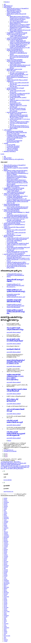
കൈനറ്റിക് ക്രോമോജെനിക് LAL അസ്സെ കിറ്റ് (13, 463)
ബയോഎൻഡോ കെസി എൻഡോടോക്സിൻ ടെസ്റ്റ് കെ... (15, 311)
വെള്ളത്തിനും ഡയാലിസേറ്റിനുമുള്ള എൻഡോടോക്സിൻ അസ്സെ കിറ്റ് (17, 33)
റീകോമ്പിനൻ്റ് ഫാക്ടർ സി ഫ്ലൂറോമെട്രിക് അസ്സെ (14, 11)
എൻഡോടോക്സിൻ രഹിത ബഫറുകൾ (18, 238)
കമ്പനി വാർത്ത (11, 144)
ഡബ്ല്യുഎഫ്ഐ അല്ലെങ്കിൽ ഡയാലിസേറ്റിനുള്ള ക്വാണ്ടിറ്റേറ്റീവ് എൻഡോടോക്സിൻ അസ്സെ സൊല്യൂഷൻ (16, 137)
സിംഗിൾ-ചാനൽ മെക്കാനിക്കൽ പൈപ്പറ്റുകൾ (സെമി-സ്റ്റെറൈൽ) (16, 433)
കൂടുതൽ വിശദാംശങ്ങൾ (14, 332)
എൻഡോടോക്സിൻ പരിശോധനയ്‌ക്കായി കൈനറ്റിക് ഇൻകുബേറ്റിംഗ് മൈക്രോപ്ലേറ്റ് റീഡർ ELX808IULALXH (19, 115)
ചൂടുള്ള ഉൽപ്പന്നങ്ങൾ (7, 461)
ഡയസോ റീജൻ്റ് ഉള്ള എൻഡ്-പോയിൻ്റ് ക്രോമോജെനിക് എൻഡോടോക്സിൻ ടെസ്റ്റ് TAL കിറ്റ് (20, 46)
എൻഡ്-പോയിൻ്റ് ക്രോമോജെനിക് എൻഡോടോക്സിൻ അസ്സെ (17, 38)
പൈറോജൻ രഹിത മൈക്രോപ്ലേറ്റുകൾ (16, 103)
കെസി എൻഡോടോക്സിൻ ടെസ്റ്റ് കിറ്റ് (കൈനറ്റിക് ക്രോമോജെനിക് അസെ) (19, 57)
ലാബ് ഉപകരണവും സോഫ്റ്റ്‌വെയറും (17, 112)
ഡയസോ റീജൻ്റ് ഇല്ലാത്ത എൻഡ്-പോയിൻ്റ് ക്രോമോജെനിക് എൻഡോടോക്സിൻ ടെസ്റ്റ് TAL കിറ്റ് (20, 42)
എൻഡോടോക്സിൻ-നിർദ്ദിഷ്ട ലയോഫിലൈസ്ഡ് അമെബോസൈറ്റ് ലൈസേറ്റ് (17, 77)
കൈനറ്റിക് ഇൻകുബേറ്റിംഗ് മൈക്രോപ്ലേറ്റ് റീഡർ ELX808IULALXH (16, 361)
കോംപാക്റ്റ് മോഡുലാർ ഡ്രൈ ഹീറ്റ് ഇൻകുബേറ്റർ (17, 390)
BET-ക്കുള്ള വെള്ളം (15, 96)
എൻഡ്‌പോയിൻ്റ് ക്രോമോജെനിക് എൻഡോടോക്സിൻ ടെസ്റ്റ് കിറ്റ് (10, 465)
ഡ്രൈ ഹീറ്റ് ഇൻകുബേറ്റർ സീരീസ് (19, 121)
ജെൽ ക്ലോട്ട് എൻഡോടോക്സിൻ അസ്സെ (15, 170)
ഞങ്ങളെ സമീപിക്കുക (10, 151)
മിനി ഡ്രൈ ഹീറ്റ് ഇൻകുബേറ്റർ (12, 400)
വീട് (5, 4)
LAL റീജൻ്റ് (4, 467)
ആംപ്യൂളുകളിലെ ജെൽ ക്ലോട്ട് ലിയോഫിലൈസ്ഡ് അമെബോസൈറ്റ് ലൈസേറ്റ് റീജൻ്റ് (20, 23)
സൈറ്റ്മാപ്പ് (17, 461)
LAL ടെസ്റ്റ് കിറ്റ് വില (24, 465)
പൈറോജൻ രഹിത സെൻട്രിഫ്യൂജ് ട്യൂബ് (15, 340)
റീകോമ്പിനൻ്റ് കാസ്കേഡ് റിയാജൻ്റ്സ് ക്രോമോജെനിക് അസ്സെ (18, 9)
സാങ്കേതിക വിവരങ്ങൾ (13, 146)
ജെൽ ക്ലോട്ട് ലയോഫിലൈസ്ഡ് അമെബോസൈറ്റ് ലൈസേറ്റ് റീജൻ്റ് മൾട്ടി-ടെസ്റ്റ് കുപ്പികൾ (20, 27)
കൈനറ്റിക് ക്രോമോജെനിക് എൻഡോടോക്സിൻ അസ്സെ (15, 49)
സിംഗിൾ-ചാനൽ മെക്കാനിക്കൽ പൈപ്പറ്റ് (18, 263)
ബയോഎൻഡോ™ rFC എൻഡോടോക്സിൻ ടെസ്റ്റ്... (16, 290)
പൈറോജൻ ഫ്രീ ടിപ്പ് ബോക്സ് (14, 468)
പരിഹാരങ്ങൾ (7, 129)
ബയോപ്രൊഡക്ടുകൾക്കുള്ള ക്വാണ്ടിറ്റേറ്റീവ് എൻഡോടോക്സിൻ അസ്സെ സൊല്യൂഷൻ (17, 132)
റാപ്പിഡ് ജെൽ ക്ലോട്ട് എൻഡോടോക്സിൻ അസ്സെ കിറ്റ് (19, 36)
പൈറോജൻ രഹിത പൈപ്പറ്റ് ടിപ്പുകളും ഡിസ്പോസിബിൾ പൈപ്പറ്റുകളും (18, 110)
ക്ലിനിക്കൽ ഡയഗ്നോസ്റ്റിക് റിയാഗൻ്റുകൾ (14, 69)
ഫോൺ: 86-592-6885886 (10, 451)
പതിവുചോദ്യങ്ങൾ (12, 148)
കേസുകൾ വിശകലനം (13, 147)
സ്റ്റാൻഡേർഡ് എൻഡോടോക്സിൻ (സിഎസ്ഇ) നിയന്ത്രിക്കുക (20, 94)
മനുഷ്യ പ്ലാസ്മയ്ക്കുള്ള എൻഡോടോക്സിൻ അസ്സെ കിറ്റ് (19, 74)
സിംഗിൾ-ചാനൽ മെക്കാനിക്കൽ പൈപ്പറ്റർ (15, 421)
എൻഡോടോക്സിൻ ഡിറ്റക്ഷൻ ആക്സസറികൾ (15, 88)
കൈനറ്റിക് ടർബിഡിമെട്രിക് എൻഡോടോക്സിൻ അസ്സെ (15, 60)
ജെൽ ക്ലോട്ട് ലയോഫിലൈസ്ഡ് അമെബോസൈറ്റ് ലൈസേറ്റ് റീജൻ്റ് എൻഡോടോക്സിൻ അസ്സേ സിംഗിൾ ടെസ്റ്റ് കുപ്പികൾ (20, 18)
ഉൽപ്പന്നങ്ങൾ (7, 7)
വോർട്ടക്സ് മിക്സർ (13, 349)
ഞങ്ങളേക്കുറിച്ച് (8, 5)
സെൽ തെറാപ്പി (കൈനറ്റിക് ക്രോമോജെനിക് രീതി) (14, 141)
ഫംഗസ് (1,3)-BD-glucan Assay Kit (18, 71)
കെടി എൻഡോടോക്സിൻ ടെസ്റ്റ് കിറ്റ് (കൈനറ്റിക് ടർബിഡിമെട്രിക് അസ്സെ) (20, 66)
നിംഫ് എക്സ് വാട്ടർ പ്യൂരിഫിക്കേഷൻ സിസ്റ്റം (15, 328)
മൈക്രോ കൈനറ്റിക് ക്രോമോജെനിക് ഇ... (14, 300)
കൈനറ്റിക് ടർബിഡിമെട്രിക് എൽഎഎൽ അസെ (17, 63)
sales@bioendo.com (8, 450)
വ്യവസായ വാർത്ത (12, 150)
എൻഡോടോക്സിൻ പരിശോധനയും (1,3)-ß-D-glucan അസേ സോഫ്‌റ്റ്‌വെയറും (15, 377)
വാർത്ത (6, 143)
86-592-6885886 (8, 480)
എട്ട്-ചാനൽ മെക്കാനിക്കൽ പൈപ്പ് (19, 125)
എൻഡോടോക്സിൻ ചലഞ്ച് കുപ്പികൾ (18, 243)
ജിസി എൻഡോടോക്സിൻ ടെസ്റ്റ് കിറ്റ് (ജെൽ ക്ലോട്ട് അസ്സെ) (20, 30)
